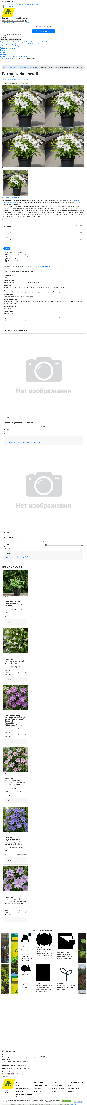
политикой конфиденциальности (37, 1101)
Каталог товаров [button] (13, 62)
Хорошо (66, 1101)
